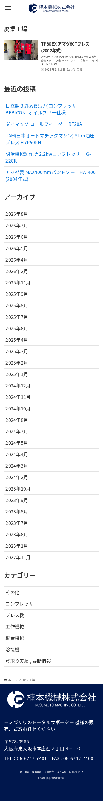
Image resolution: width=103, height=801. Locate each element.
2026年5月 (16, 248)
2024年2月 (16, 477)
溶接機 (12, 649)
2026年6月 (16, 236)
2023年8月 (16, 511)
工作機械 (14, 626)
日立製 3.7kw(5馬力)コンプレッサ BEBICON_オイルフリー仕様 (40, 109)
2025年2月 (16, 362)
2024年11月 (18, 396)
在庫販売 (49, 771)
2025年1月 (16, 374)
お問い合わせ (76, 771)
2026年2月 (16, 271)
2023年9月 (16, 500)
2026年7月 (16, 225)
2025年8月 (16, 305)
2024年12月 (18, 385)
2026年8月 (16, 213)
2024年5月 (16, 442)
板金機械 (14, 637)
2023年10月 (18, 488)
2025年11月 (18, 282)
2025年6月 (16, 328)
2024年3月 (16, 465)
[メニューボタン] (7, 8)
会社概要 (24, 771)
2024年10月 (18, 408)
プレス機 (14, 615)
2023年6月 (16, 534)
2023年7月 (16, 522)
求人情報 (61, 771)
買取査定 (36, 771)
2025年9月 (16, 293)
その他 (12, 592)
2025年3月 (16, 351)
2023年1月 (16, 545)
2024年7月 (16, 431)
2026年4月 (16, 259)
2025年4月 (16, 339)
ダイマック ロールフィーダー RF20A (43, 123)
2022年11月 (18, 557)
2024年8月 (16, 419)
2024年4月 (16, 454)
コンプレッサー (21, 603)
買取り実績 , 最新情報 (28, 660)
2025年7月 (16, 316)
